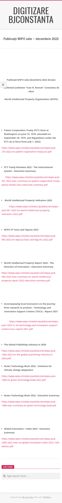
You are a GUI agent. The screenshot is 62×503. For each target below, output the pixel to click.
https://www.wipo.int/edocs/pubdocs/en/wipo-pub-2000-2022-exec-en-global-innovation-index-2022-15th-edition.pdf (31, 442)
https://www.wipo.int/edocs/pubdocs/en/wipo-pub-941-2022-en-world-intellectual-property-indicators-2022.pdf (30, 210)
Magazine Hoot (28, 497)
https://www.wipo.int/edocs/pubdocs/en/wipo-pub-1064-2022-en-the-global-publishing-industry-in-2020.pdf (29, 354)
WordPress (47, 497)
